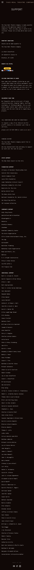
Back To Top (17, 562)
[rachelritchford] (20, 566)
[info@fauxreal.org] (14, 566)
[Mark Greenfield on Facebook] (17, 566)
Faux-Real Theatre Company (20, 2)
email (29, 130)
